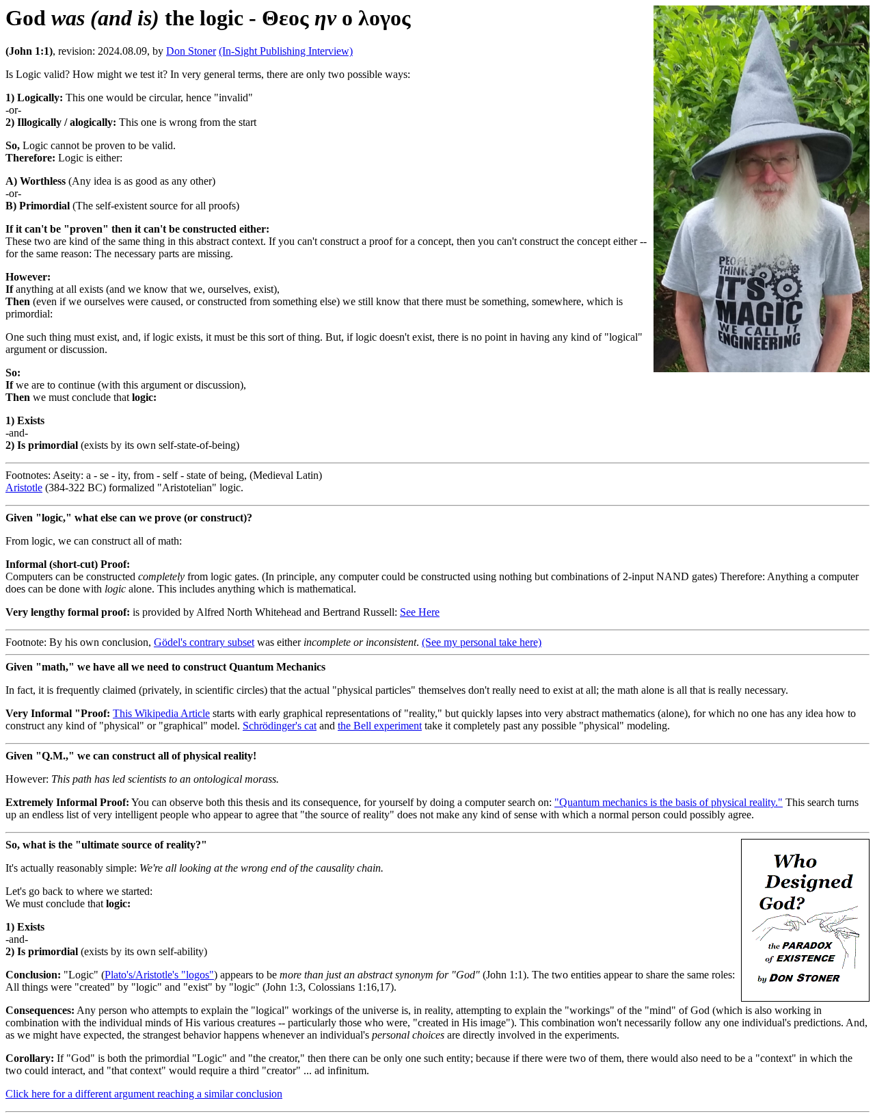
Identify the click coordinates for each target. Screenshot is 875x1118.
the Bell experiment (380, 725)
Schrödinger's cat (280, 725)
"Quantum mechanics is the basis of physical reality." (668, 802)
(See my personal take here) (481, 642)
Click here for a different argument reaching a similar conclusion (143, 1094)
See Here (420, 612)
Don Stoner (191, 51)
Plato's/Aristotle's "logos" (159, 974)
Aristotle (23, 487)
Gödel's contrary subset (204, 642)
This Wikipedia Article (161, 713)
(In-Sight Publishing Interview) (286, 51)
